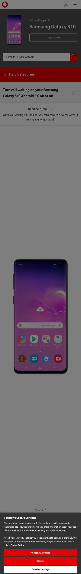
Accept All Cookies (40, 552)
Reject (40, 561)
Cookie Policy (17, 545)
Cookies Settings (40, 569)
